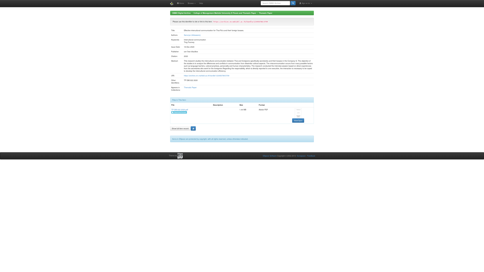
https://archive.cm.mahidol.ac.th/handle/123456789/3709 (206, 75)
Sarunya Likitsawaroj (192, 35)
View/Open (298, 120)
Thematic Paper (265, 13)
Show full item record (180, 128)
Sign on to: (306, 3)
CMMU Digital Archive (181, 13)
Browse (191, 3)
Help (201, 3)
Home (181, 3)
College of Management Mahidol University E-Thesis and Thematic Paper (224, 13)
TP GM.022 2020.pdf (179, 109)
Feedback (311, 156)
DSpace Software (270, 156)
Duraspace (301, 156)
